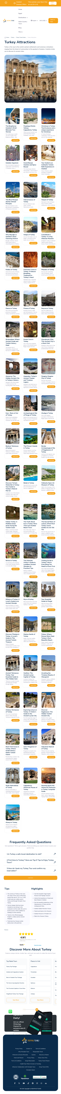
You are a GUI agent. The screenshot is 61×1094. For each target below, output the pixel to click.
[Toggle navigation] (16, 20)
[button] (34, 20)
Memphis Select (30, 1070)
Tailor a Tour (52, 21)
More (20, 32)
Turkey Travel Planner (44, 1061)
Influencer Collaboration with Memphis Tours (23, 1067)
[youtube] (24, 1083)
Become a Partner (44, 1055)
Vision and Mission (18, 1058)
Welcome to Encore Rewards (20, 1055)
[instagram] (37, 1083)
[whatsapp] (41, 1083)
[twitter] (19, 1083)
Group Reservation (30, 1061)
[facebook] (14, 1083)
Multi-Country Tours (22, 23)
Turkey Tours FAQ (42, 1058)
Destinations (22, 17)
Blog (19, 28)
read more (15, 140)
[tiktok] (28, 1083)
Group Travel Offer (44, 1067)
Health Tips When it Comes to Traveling (30, 1064)
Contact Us (29, 1048)
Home (20, 9)
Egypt (20, 13)
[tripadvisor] (46, 1083)
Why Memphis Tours (23, 1052)
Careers (34, 1055)
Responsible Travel (38, 1052)
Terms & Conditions (41, 1048)
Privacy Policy (18, 1048)
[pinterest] (32, 1083)
